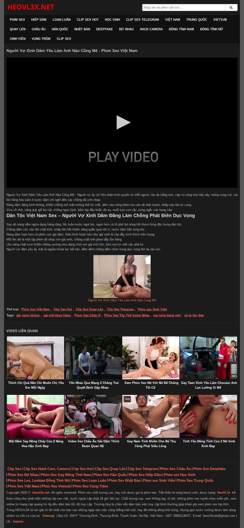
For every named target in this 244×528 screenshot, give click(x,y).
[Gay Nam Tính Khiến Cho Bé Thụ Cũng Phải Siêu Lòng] (150, 416)
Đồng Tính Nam (181, 29)
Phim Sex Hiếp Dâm (145, 475)
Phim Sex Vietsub (56, 486)
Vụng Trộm (41, 39)
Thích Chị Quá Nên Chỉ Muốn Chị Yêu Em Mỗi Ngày (36, 385)
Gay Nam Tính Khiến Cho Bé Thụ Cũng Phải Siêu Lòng (151, 443)
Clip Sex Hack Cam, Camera (46, 469)
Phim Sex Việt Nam (35, 309)
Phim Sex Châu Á (87, 315)
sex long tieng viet (166, 315)
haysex (18, 521)
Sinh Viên (17, 39)
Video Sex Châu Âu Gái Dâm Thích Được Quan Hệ (93, 443)
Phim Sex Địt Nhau (23, 475)
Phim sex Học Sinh (179, 475)
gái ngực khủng (28, 315)
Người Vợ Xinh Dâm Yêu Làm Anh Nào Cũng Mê (122, 300)
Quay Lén (17, 29)
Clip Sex (64, 39)
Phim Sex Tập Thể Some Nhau (126, 315)
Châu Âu (39, 29)
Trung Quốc (196, 19)
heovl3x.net (40, 492)
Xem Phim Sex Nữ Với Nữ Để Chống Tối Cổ (151, 385)
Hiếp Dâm (38, 19)
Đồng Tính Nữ (211, 29)
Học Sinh (112, 19)
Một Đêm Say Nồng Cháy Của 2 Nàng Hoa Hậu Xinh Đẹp (36, 443)
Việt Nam (172, 19)
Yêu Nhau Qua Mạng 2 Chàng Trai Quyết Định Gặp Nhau (94, 385)
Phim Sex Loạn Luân (89, 480)
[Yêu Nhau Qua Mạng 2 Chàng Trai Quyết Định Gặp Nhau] (93, 358)
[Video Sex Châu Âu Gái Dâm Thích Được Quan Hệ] (93, 416)
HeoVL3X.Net (30, 6)
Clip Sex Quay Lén (89, 309)
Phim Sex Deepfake (209, 469)
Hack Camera (151, 29)
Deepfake (104, 29)
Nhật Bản (82, 29)
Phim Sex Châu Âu (175, 469)
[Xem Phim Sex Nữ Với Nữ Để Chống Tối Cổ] (150, 358)
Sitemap (48, 516)
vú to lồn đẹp (194, 315)
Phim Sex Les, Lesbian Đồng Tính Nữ (39, 480)
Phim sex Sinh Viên (152, 309)
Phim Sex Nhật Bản (124, 480)
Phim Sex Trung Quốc (195, 480)
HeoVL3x (223, 492)
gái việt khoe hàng (57, 315)
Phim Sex (17, 19)
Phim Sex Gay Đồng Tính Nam (66, 475)
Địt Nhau (126, 29)
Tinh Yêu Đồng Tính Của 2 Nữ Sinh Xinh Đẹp (209, 443)
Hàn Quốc (60, 29)
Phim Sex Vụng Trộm (90, 486)
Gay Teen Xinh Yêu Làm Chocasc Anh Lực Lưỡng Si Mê (209, 385)
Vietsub (220, 19)
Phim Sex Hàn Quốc (110, 475)
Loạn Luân (62, 19)
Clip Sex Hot (88, 19)
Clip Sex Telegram (142, 19)
